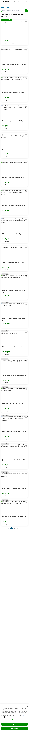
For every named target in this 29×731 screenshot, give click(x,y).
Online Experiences (16, 7)
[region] (14, 717)
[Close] (27, 706)
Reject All (14, 724)
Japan (7, 7)
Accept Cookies (14, 728)
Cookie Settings (14, 719)
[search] (26, 10)
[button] (8, 528)
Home (2, 7)
